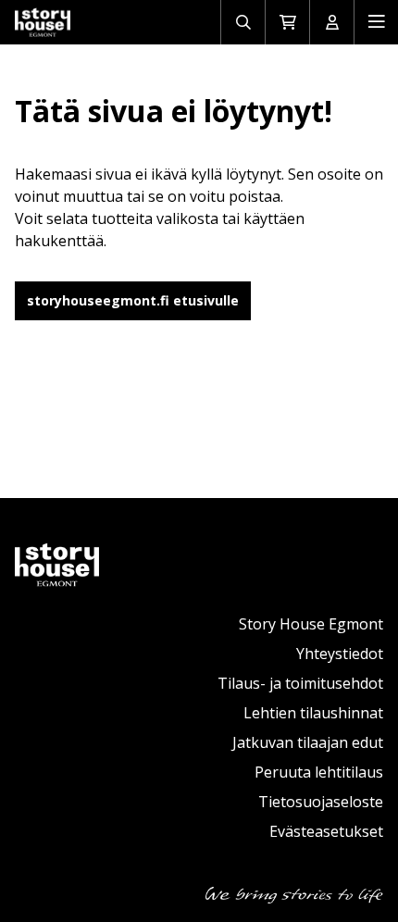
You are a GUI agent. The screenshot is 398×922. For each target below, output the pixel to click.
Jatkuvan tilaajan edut (307, 742)
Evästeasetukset (326, 831)
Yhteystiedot (339, 653)
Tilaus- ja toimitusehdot (300, 683)
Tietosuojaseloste (320, 801)
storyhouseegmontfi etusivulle (133, 300)
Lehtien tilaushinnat (313, 713)
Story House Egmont (311, 624)
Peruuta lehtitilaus (319, 772)
